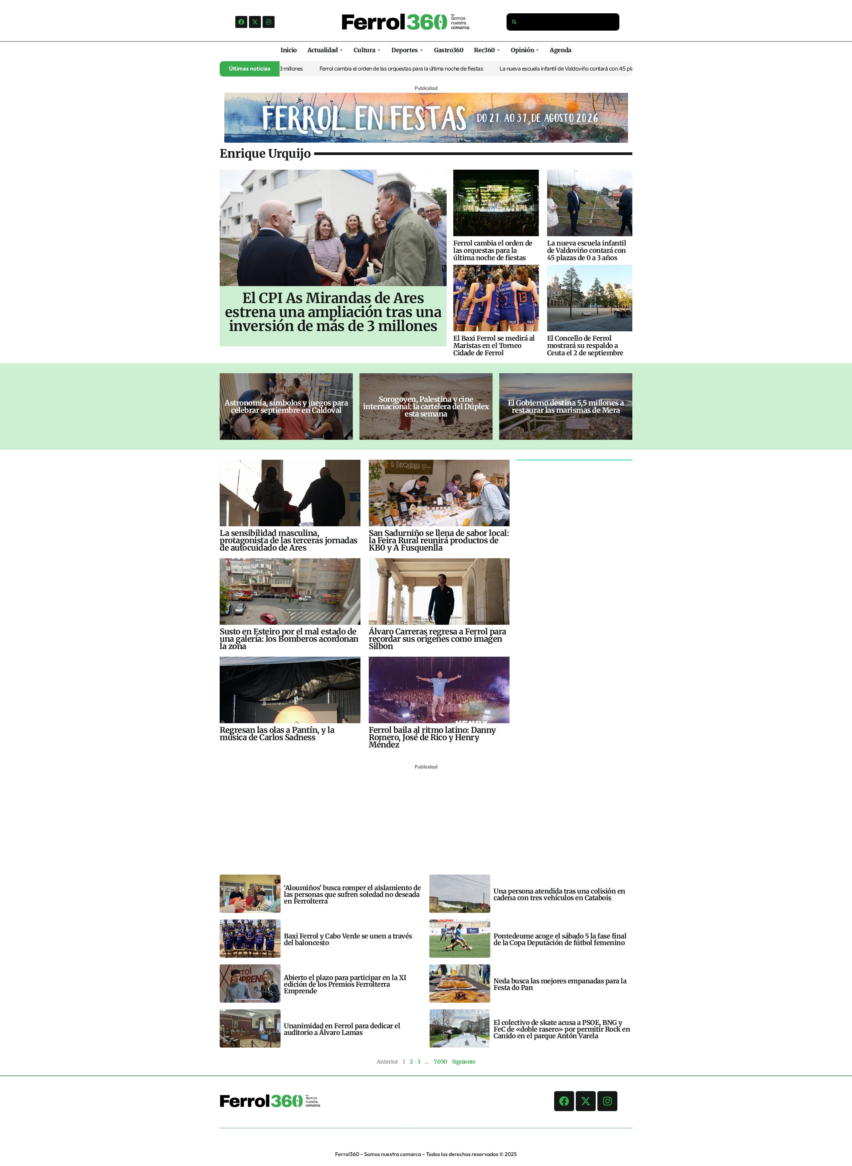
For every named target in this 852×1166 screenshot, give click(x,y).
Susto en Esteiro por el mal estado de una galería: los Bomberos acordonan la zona (289, 638)
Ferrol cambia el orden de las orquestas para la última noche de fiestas (368, 68)
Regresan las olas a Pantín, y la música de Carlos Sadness (277, 734)
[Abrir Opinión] (537, 50)
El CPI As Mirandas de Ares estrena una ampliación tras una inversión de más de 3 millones (333, 312)
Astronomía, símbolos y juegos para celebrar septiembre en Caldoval (286, 406)
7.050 (440, 1061)
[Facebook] (241, 22)
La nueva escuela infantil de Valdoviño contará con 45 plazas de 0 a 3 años (553, 68)
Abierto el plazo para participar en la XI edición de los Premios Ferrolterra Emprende (345, 984)
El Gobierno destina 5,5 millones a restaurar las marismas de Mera (566, 406)
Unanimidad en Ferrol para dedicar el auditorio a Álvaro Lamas (342, 1029)
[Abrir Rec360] (498, 50)
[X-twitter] (255, 22)
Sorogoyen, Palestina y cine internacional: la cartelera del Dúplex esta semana (426, 406)
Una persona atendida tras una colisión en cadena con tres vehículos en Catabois (559, 894)
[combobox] (563, 22)
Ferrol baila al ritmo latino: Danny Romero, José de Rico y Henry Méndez (432, 737)
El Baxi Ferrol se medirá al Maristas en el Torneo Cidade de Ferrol (494, 345)
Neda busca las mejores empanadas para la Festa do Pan (560, 984)
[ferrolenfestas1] (426, 140)
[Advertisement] (419, 818)
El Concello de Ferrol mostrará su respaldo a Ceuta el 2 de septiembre (585, 345)
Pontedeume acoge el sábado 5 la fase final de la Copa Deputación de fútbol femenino (560, 939)
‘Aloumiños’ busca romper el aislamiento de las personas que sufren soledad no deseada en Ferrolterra (352, 894)
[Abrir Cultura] (379, 50)
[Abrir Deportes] (421, 50)
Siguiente (464, 1061)
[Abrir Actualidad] (341, 50)
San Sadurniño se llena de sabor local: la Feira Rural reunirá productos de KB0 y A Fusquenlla (439, 540)
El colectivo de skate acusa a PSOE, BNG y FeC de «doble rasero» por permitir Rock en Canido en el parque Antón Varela (562, 1029)
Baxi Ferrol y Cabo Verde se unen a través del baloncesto (348, 939)
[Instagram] (269, 22)
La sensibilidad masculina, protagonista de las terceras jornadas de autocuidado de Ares (288, 540)
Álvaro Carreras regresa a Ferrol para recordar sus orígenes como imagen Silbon (437, 638)
